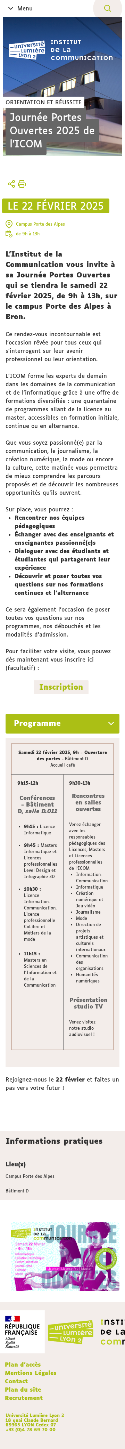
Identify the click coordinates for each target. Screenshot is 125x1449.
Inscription (61, 686)
